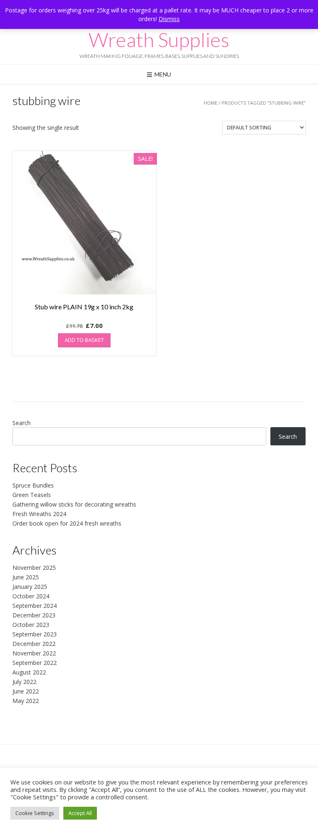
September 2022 (34, 663)
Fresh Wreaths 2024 (39, 514)
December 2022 (33, 644)
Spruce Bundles (33, 485)
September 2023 (34, 634)
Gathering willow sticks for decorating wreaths (74, 504)
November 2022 (34, 653)
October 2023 (30, 625)
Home (210, 103)
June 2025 (25, 577)
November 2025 (34, 567)
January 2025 (29, 587)
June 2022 (25, 691)
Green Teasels (31, 495)
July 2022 (24, 682)
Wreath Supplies (159, 40)
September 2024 (34, 606)
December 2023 (33, 615)
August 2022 (29, 672)
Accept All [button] (80, 813)
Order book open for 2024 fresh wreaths (66, 523)
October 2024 (30, 596)
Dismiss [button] (169, 19)
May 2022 (25, 701)
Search (21, 423)
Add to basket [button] (84, 340)
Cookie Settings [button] (34, 813)
